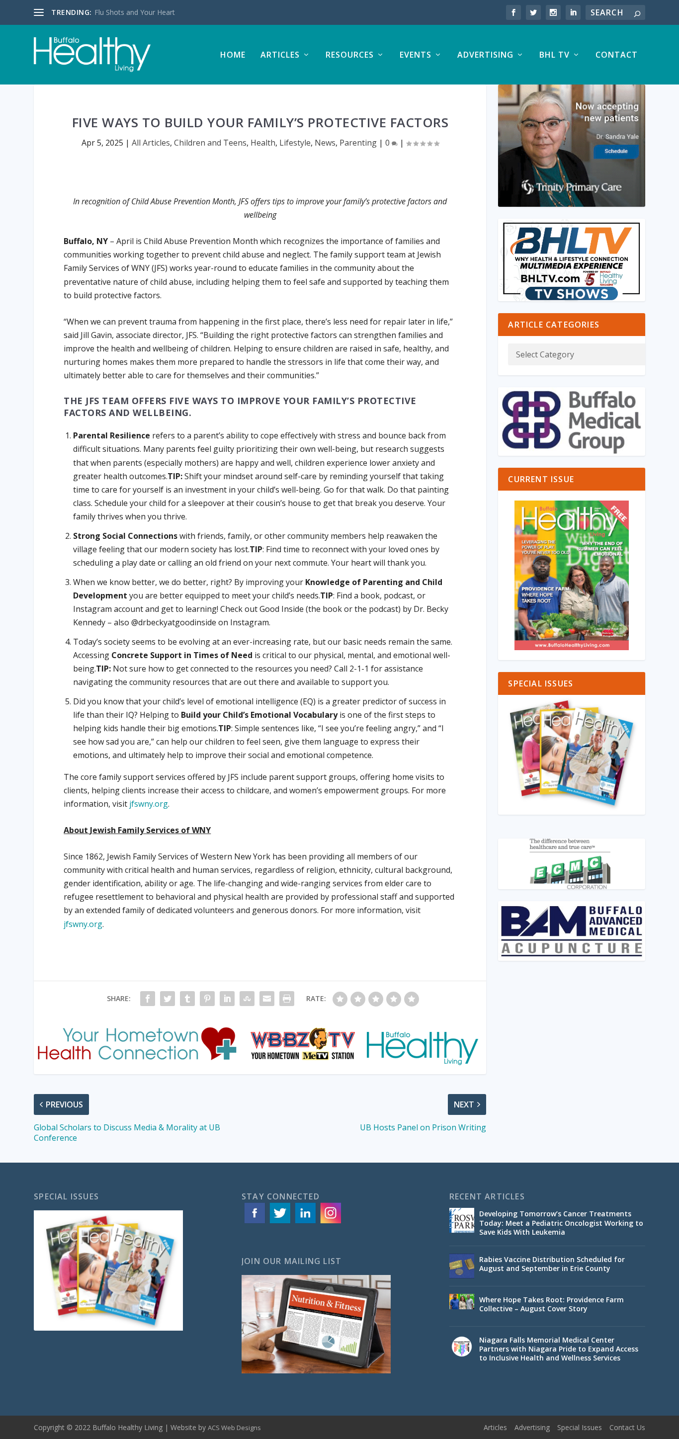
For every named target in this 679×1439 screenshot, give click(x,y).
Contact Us (627, 1427)
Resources (350, 55)
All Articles (151, 142)
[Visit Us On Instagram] (330, 1222)
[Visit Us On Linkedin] (305, 1222)
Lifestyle (295, 142)
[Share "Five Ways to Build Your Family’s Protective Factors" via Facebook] (148, 999)
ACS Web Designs (234, 1427)
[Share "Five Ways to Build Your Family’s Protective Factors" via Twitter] (167, 999)
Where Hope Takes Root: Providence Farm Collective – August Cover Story (551, 1304)
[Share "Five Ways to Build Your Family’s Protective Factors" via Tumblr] (187, 999)
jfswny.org (148, 803)
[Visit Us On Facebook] (254, 1222)
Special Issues (579, 1427)
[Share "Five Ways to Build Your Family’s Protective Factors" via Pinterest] (207, 999)
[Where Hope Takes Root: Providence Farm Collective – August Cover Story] (461, 1306)
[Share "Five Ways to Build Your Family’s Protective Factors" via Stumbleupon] (247, 999)
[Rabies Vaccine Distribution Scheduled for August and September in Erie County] (461, 1266)
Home (233, 55)
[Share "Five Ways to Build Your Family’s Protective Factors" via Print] (287, 999)
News (325, 142)
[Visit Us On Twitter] (279, 1222)
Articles (280, 55)
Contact (616, 55)
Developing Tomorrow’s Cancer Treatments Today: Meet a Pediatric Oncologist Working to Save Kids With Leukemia (561, 1222)
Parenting (358, 142)
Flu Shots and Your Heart (134, 12)
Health (263, 142)
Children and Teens (210, 142)
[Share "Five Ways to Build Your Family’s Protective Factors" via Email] (267, 999)
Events (415, 55)
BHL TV (554, 55)
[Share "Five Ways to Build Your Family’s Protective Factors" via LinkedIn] (227, 999)
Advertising (485, 55)
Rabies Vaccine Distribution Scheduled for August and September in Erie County (552, 1264)
